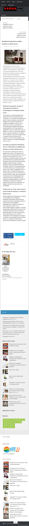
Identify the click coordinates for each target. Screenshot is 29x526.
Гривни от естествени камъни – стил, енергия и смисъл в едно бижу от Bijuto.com (17, 390)
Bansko (10, 420)
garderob (12, 424)
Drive (19, 422)
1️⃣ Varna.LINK (5, 523)
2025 (5, 420)
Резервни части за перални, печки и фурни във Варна (17, 345)
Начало (3, 1)
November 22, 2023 (8, 46)
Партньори (19, 1)
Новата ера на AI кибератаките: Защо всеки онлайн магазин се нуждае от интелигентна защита (13, 327)
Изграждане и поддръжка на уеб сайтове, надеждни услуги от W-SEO (13, 318)
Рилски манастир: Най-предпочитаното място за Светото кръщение (17, 403)
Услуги (13, 1)
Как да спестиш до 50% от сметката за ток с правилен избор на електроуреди (17, 397)
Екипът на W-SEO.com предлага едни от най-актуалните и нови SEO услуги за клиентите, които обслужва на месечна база (14, 332)
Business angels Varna (19, 420)
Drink (15, 422)
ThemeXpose (25, 525)
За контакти (11, 5)
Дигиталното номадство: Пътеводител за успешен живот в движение (17, 364)
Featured (6, 424)
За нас (8, 1)
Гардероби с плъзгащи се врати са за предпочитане (17, 383)
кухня (17, 46)
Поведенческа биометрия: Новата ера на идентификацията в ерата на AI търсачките (13, 322)
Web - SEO (20, 525)
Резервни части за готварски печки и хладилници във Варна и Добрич (17, 352)
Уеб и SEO (3, 5)
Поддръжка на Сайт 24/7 (9, 336)
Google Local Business (9, 427)
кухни (14, 46)
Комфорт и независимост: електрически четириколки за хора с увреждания (17, 358)
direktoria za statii (8, 422)
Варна (12, 454)
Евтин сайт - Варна (14, 370)
